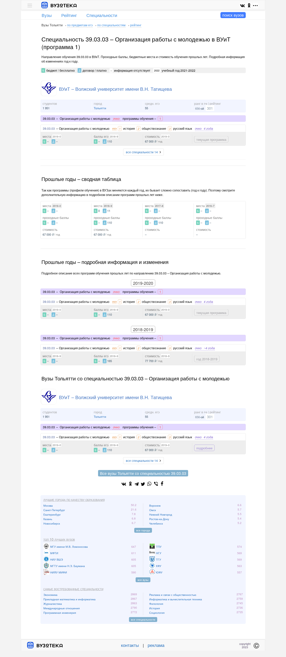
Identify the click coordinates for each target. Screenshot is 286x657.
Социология (157, 613)
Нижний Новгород (160, 514)
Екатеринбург (52, 514)
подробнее (204, 447)
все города (143, 530)
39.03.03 (49, 128)
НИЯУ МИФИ (58, 572)
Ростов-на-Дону (159, 519)
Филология (156, 604)
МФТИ (54, 553)
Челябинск (156, 523)
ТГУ (158, 559)
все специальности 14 (142, 152)
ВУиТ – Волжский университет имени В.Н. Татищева (115, 88)
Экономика (50, 595)
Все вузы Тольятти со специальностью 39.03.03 (143, 473)
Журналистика (52, 604)
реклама (156, 645)
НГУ (158, 553)
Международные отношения (61, 608)
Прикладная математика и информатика (69, 599)
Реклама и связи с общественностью (172, 595)
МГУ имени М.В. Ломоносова (69, 547)
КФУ (158, 566)
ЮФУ (159, 572)
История (154, 608)
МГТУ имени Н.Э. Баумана (67, 566)
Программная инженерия (59, 613)
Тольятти (100, 108)
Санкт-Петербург (54, 510)
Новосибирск (51, 523)
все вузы (143, 580)
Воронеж (155, 505)
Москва (48, 505)
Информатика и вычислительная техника (175, 599)
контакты (130, 645)
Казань (47, 519)
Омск (152, 510)
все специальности (143, 619)
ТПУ (158, 547)
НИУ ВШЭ (56, 559)
